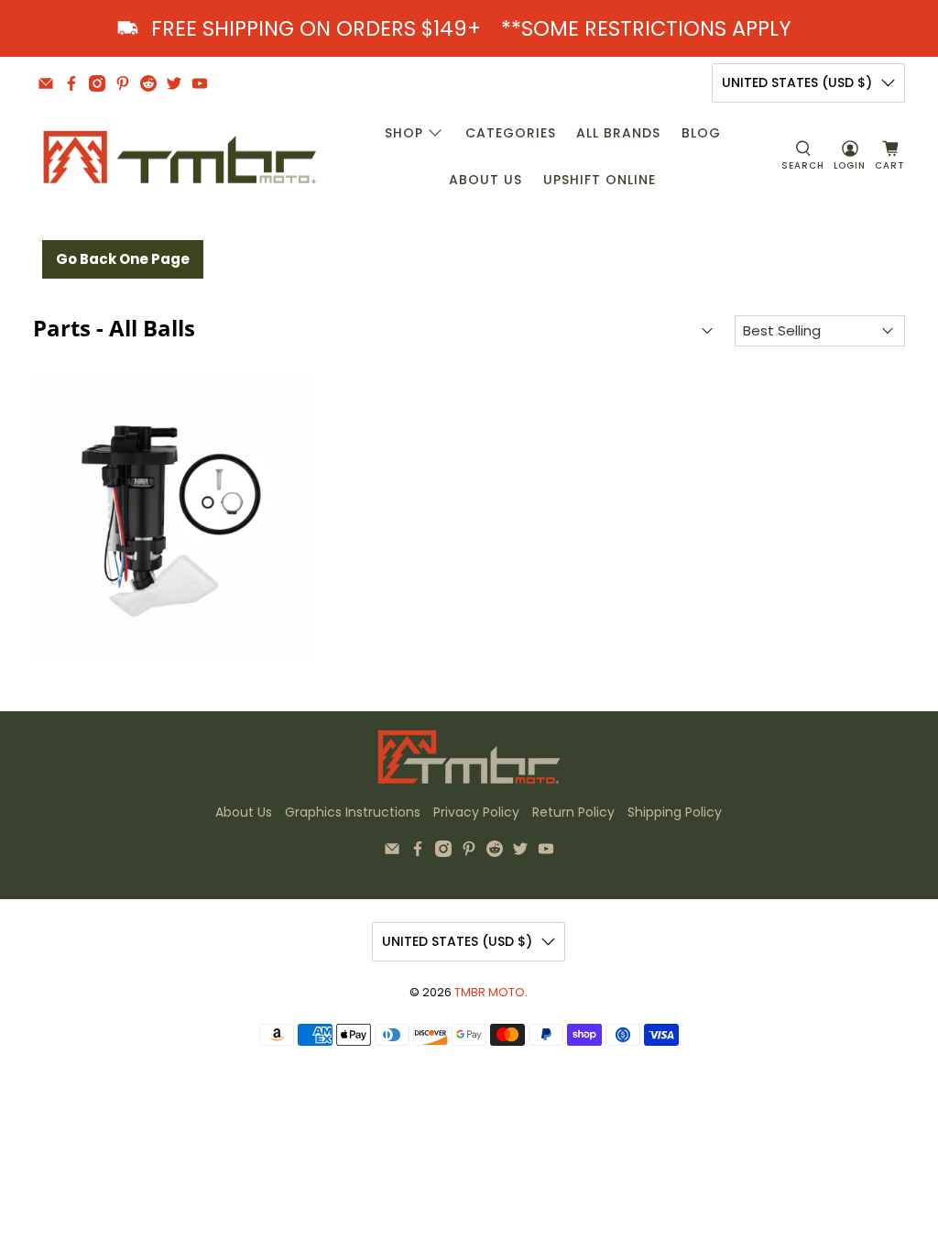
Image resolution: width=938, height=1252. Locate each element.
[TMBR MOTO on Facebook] (71, 83)
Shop (404, 133)
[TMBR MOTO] (180, 157)
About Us (485, 179)
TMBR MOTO (489, 992)
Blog (701, 133)
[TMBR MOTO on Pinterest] (123, 83)
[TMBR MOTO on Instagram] (97, 83)
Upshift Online (599, 179)
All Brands (618, 133)
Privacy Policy (476, 812)
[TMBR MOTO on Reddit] (148, 83)
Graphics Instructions (352, 812)
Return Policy (573, 812)
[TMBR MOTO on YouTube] (199, 83)
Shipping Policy (674, 812)
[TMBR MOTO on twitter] (174, 83)
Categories (510, 133)
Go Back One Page (123, 259)
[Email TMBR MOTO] (46, 83)
